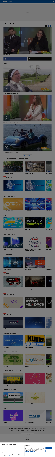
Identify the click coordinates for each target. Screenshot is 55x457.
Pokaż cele (49, 451)
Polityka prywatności (9, 455)
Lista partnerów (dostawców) (30, 451)
